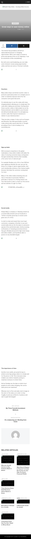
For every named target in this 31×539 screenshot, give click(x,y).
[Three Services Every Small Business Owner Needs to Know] (7, 483)
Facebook (22, 213)
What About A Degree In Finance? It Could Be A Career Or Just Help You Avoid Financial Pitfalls (23, 471)
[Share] (12, 46)
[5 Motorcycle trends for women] (23, 501)
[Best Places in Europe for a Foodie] (7, 501)
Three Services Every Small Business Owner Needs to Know (7, 490)
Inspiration (15, 23)
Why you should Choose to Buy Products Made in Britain (6, 468)
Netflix (21, 177)
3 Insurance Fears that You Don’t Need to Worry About (7, 523)
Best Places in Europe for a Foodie (7, 506)
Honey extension (6, 110)
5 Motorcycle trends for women (23, 506)
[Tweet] (24, 46)
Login (28, 1)
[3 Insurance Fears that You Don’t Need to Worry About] (7, 516)
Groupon (26, 119)
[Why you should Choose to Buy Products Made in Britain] (7, 459)
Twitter (3, 215)
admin (18, 498)
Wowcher (6, 121)
